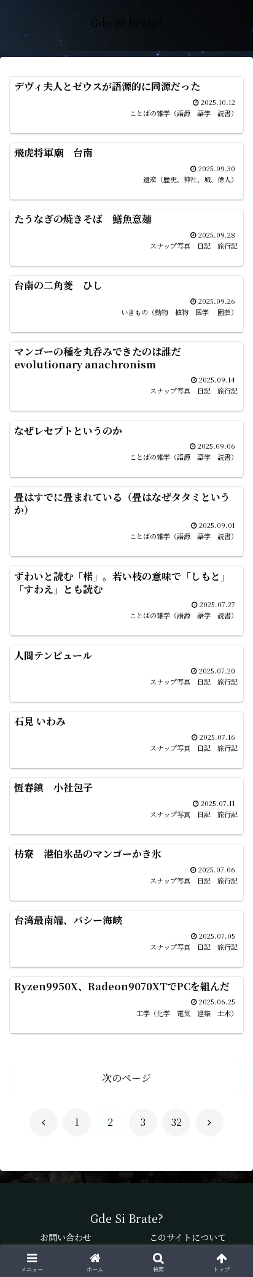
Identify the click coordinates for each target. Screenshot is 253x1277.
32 (176, 1122)
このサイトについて (187, 1237)
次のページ (126, 1078)
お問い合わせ (65, 1237)
